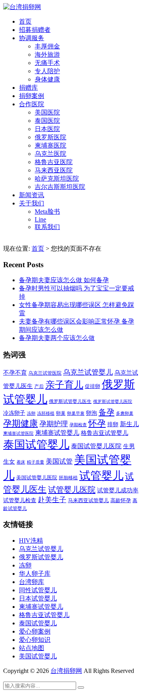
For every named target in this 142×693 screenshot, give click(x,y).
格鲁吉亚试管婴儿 (104, 432)
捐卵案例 (31, 95)
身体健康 (47, 79)
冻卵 (31, 413)
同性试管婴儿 (38, 590)
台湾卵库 (31, 581)
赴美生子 (52, 500)
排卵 (112, 424)
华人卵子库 (34, 573)
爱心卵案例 (34, 631)
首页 (25, 21)
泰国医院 (47, 120)
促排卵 (92, 386)
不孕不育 (15, 373)
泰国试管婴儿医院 (96, 446)
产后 (39, 386)
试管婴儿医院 (71, 489)
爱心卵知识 (34, 639)
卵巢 (60, 413)
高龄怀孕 (120, 500)
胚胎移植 (68, 477)
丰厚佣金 (47, 46)
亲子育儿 (64, 384)
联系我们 (47, 227)
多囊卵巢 (124, 413)
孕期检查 (78, 424)
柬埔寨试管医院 (18, 433)
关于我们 (31, 203)
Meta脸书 (47, 211)
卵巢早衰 (75, 413)
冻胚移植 (45, 413)
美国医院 (47, 112)
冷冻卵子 (14, 413)
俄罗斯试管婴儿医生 (70, 401)
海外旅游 (47, 54)
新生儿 (129, 424)
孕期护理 (53, 424)
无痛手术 (47, 62)
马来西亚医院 (54, 170)
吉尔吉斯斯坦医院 (60, 186)
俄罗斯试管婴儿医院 (112, 401)
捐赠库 (28, 87)
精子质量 (35, 462)
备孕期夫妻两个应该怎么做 (57, 337)
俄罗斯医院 (50, 137)
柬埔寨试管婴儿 (57, 432)
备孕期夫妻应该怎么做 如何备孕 (64, 280)
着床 (21, 462)
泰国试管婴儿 (36, 444)
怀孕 (97, 423)
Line (40, 219)
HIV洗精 (31, 540)
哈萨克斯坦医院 (57, 178)
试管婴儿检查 (19, 500)
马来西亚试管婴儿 (88, 500)
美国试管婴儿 (38, 656)
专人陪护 (47, 71)
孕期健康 (20, 423)
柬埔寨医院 (50, 145)
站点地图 (31, 648)
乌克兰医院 (50, 153)
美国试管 (59, 461)
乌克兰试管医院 (45, 373)
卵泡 (91, 413)
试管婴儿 (101, 475)
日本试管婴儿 (38, 598)
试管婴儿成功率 (117, 490)
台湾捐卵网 (66, 670)
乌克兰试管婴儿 (88, 372)
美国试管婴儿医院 (36, 477)
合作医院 (31, 104)
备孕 (106, 412)
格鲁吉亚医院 (54, 162)
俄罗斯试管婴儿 (41, 557)
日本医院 (47, 129)
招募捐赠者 (34, 29)
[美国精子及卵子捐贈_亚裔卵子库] (22, 7)
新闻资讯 (31, 195)
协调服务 (31, 38)
